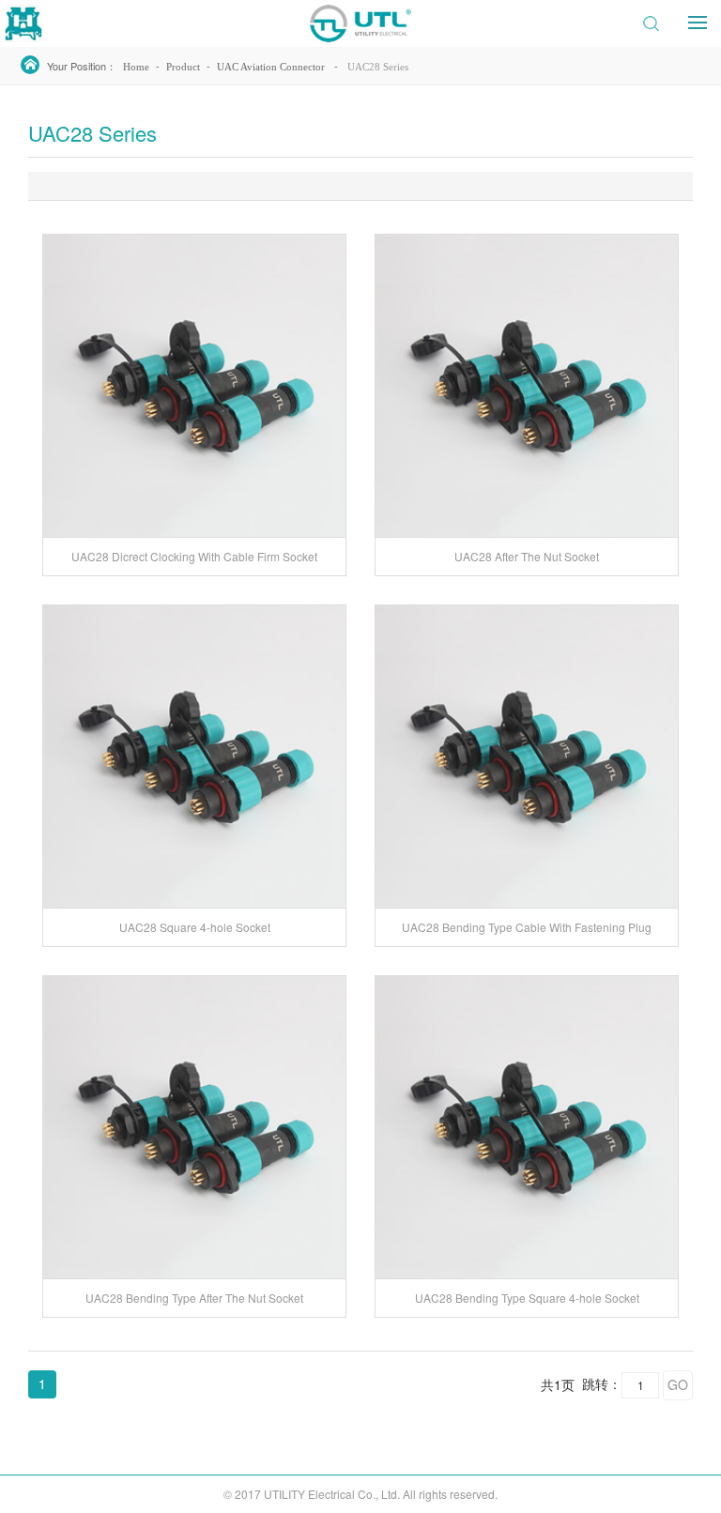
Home (136, 66)
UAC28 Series (377, 66)
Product (183, 66)
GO (677, 1384)
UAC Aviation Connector (271, 66)
